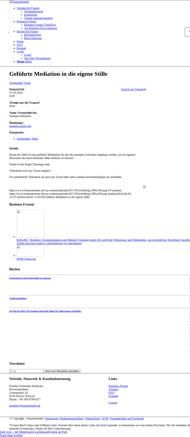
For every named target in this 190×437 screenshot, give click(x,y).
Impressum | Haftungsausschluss (64, 418)
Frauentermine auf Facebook (127, 418)
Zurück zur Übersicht (133, 89)
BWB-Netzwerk (26, 258)
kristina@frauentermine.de (24, 405)
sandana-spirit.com (20, 126)
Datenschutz (92, 418)
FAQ (111, 392)
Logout (113, 402)
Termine (113, 389)
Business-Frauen (118, 386)
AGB (105, 418)
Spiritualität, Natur (20, 83)
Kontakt (113, 396)
